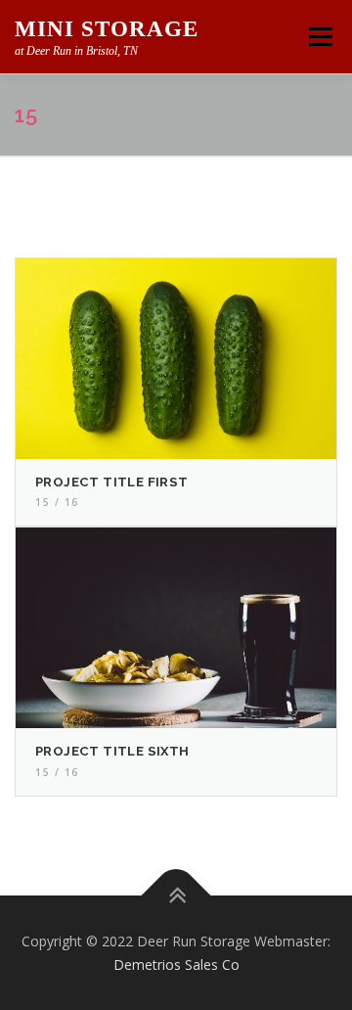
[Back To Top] (176, 895)
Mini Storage (106, 29)
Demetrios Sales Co (176, 964)
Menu (319, 36)
